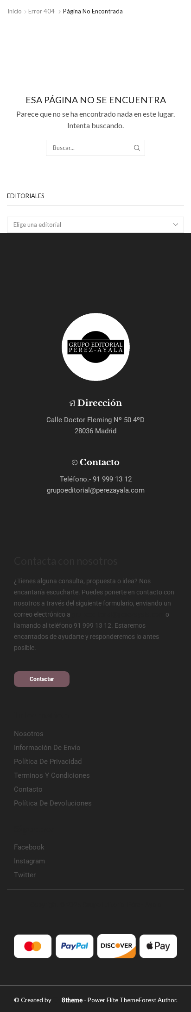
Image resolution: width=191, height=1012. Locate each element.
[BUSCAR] (137, 148)
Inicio (14, 11)
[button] (42, 679)
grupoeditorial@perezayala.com (118, 614)
